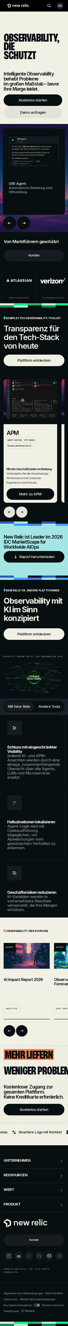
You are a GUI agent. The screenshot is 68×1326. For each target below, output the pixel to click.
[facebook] (49, 1256)
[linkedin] (8, 1256)
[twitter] (29, 1256)
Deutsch (30, 1310)
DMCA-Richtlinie (54, 1293)
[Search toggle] (49, 6)
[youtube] (19, 1256)
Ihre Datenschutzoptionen (18, 1305)
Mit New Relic (19, 706)
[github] (39, 1256)
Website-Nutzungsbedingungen (38, 1299)
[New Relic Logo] (17, 5)
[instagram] (59, 1256)
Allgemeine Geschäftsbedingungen (23, 1293)
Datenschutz (11, 1299)
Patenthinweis (11, 1311)
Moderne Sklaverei (53, 1305)
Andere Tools (49, 706)
